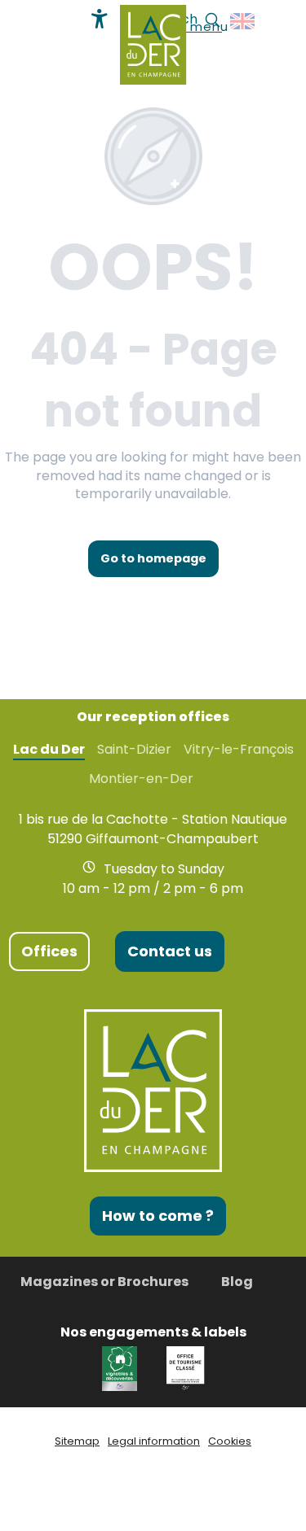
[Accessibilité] (99, 19)
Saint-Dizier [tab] (134, 749)
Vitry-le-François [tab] (239, 749)
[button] (243, 21)
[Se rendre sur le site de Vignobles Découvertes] (122, 1367)
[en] (243, 21)
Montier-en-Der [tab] (141, 778)
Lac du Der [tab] (49, 749)
